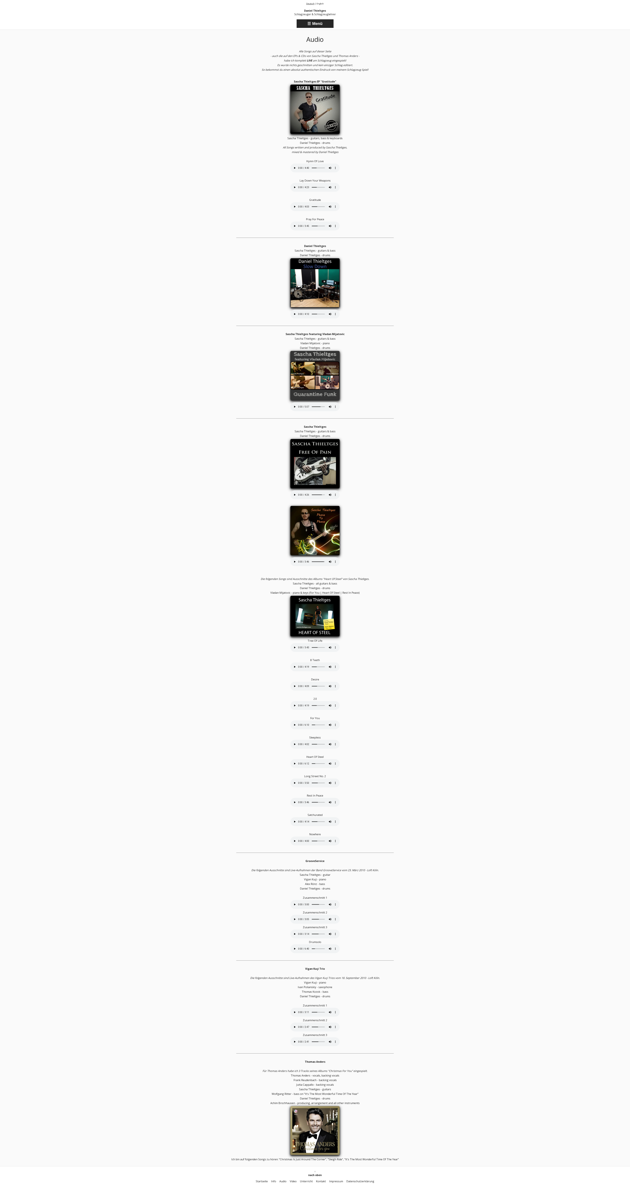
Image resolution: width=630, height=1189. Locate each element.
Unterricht (306, 1181)
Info (273, 1181)
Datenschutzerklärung (360, 1181)
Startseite (262, 1181)
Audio (282, 1181)
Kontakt (321, 1181)
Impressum (336, 1181)
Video (293, 1181)
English (320, 3)
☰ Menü (315, 23)
